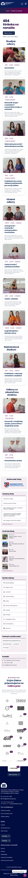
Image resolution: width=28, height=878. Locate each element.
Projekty (7, 610)
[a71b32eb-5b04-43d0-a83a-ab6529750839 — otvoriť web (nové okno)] (7, 738)
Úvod (7, 11)
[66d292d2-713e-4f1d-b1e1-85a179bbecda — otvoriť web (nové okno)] (7, 708)
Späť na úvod (8, 33)
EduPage (15, 614)
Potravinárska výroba (13, 461)
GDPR (21, 873)
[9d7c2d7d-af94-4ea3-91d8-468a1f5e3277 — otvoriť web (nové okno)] (21, 731)
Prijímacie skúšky (8, 499)
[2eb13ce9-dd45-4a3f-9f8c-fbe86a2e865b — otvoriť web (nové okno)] (21, 700)
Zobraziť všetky (6, 524)
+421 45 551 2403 (8, 662)
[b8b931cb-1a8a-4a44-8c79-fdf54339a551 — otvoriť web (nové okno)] (20, 753)
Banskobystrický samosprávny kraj (12, 640)
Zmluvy (3, 848)
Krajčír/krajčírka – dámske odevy (11, 332)
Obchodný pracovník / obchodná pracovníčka (13, 145)
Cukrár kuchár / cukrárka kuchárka (12, 265)
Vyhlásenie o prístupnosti (10, 873)
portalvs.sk (17, 644)
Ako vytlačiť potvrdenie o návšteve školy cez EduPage (13, 508)
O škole (3, 825)
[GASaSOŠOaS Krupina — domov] (7, 3)
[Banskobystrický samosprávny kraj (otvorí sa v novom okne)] (14, 485)
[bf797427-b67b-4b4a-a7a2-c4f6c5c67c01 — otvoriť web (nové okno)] (7, 753)
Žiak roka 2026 (12, 551)
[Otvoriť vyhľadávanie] (22, 4)
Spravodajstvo (9, 623)
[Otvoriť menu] (25, 3)
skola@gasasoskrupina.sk (10, 665)
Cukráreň (8, 592)
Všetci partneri (13, 774)
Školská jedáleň (9, 583)
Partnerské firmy (7, 644)
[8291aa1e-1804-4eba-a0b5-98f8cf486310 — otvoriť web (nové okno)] (21, 716)
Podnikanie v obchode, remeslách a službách (13, 374)
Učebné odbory (9, 596)
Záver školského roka (14, 566)
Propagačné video (10, 619)
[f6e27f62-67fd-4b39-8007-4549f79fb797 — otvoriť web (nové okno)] (20, 738)
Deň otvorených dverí (6, 813)
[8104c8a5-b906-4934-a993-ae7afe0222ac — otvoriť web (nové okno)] (7, 715)
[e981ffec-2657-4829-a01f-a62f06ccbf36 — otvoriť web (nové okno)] (7, 746)
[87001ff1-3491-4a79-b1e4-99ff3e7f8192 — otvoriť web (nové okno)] (7, 723)
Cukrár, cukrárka (11, 299)
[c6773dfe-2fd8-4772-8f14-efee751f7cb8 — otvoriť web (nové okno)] (20, 746)
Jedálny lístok (15, 587)
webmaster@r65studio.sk (16, 803)
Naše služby (4, 830)
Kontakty (4, 836)
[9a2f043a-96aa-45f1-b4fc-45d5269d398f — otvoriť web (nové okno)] (7, 731)
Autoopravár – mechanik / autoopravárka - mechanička (11, 229)
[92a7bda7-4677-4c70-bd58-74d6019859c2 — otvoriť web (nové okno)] (20, 723)
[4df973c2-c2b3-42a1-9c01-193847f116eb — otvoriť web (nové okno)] (21, 760)
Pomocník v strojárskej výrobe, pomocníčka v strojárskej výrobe (13, 423)
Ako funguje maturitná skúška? (12, 520)
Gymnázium (9, 68)
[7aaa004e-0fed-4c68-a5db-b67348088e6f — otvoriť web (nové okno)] (20, 708)
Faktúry (3, 851)
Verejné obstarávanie (11, 605)
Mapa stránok (14, 875)
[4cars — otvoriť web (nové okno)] (14, 768)
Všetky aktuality (7, 570)
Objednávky (4, 854)
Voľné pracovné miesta (9, 503)
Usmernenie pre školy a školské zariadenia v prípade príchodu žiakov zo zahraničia (12, 515)
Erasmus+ (8, 628)
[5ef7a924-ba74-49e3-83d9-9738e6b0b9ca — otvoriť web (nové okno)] (7, 761)
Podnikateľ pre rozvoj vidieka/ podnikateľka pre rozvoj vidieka (13, 183)
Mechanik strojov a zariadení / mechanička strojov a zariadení (13, 106)
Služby (7, 601)
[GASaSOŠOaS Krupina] (4, 785)
